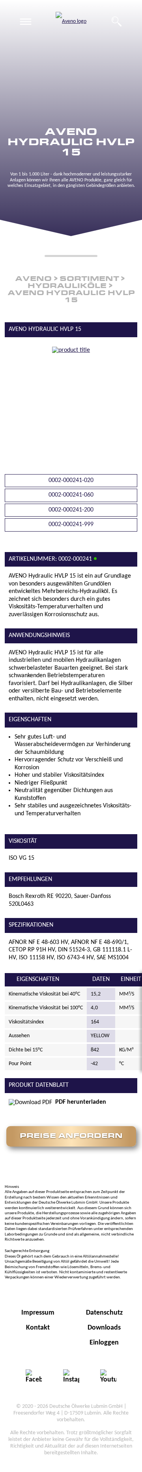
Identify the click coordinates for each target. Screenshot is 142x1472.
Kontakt (38, 1328)
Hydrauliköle (67, 286)
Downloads (104, 1328)
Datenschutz (104, 1313)
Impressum (37, 1313)
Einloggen (104, 1342)
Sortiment (89, 279)
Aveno (33, 279)
